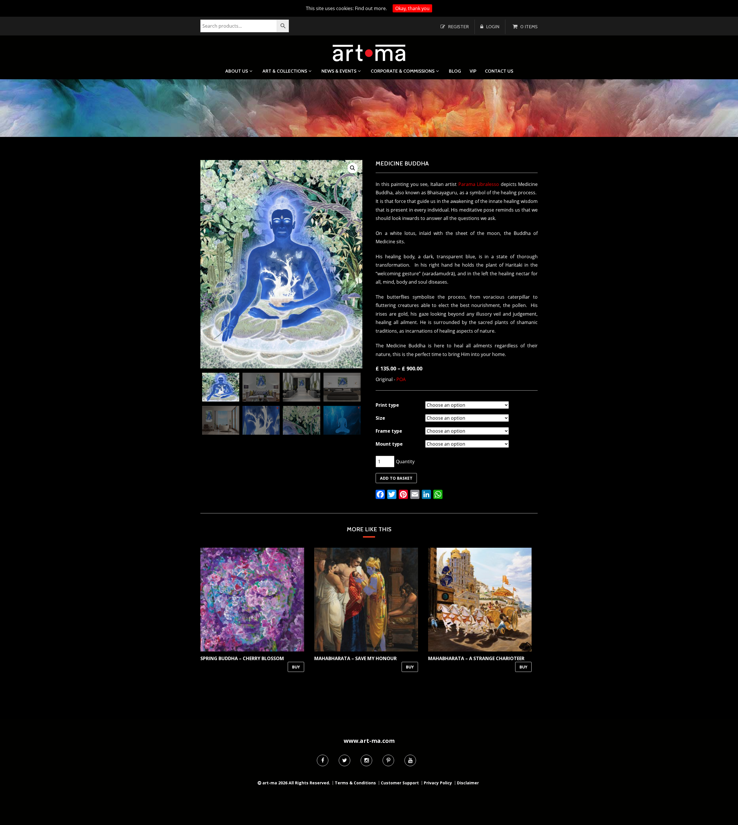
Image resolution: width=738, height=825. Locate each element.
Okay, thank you (412, 8)
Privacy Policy (438, 783)
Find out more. (371, 8)
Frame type (389, 431)
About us (236, 71)
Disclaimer (468, 783)
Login (492, 26)
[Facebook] (322, 760)
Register (458, 26)
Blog (455, 71)
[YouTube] (410, 760)
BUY (296, 667)
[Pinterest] (388, 760)
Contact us (499, 71)
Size (380, 418)
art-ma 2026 (274, 783)
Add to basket (396, 478)
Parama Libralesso (478, 184)
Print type (387, 405)
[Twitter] (344, 760)
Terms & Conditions (355, 783)
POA (401, 379)
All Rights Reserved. (309, 783)
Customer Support (400, 783)
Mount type (389, 444)
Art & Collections (284, 71)
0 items (529, 26)
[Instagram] (366, 760)
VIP (473, 71)
